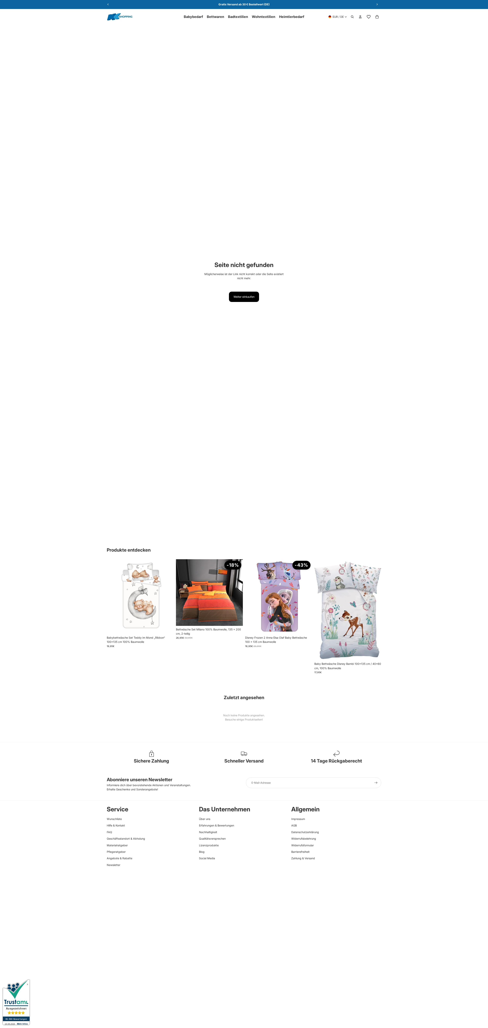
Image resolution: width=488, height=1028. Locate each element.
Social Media (207, 858)
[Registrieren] (376, 782)
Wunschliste (114, 819)
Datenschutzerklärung (305, 832)
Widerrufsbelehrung (303, 838)
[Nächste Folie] (377, 4)
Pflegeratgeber (116, 851)
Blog (202, 851)
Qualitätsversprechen (212, 838)
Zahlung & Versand (303, 858)
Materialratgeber (117, 845)
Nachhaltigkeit (208, 832)
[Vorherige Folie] (108, 4)
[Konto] (360, 17)
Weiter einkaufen (244, 296)
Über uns (204, 819)
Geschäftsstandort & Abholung (126, 838)
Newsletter (113, 865)
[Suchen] (352, 17)
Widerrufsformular (302, 845)
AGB (294, 825)
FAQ (109, 832)
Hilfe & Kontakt (116, 825)
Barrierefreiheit (300, 851)
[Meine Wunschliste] (368, 17)
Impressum (298, 819)
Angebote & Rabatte (119, 858)
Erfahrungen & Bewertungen (216, 825)
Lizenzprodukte (209, 845)
